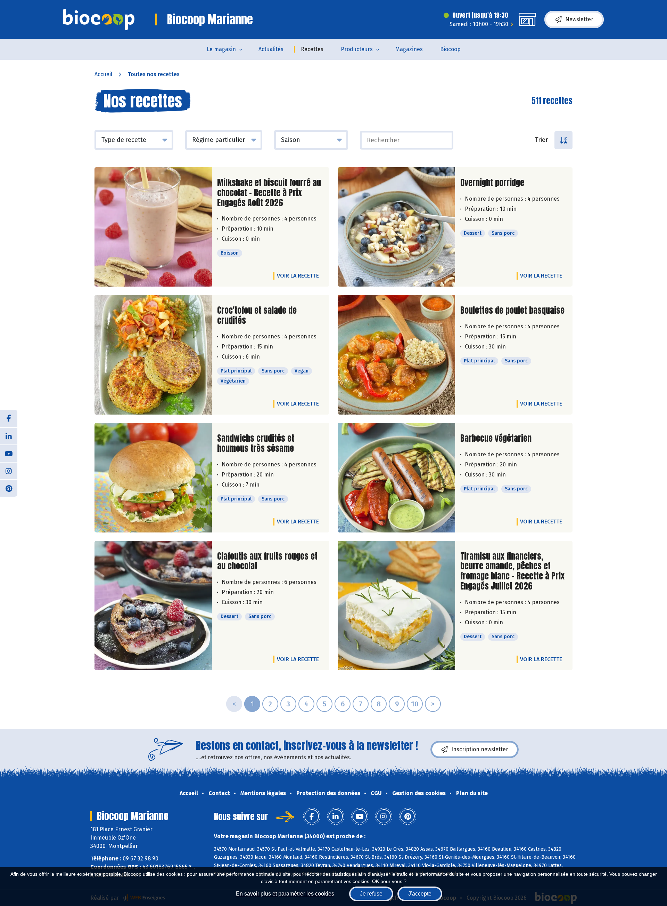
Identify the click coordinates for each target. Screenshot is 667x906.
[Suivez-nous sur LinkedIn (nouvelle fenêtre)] (8, 435)
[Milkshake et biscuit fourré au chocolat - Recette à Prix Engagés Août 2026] (153, 227)
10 (415, 704)
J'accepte (419, 894)
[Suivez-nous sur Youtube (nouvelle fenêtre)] (8, 453)
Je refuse (371, 894)
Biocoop (450, 49)
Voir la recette (298, 275)
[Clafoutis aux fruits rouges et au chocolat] (153, 605)
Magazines (409, 49)
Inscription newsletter (479, 749)
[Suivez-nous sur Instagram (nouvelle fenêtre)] (8, 470)
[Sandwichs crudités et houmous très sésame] (153, 477)
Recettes (312, 49)
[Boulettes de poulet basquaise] (396, 355)
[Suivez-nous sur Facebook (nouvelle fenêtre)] (8, 418)
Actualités (270, 49)
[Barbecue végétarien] (396, 477)
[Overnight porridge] (396, 227)
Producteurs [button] (357, 49)
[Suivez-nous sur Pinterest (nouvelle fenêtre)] (8, 488)
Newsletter (579, 19)
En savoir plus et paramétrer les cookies (285, 894)
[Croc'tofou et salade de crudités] (153, 355)
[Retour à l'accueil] (98, 19)
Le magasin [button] (221, 49)
